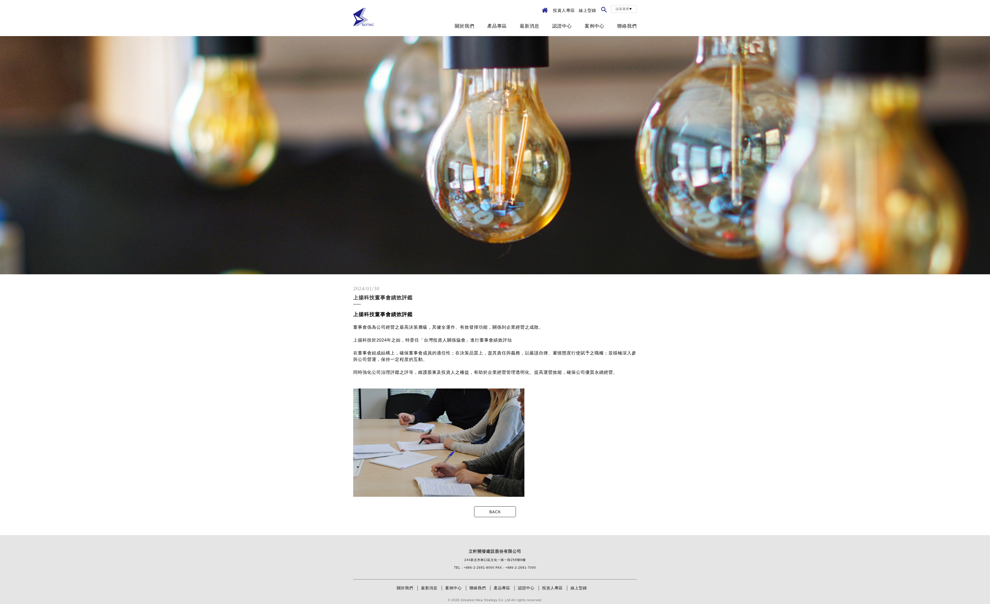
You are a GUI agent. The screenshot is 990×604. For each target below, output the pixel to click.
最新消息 (529, 26)
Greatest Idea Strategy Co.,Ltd (485, 600)
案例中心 (594, 26)
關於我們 (464, 26)
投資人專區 (564, 10)
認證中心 (562, 26)
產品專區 (497, 26)
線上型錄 (587, 10)
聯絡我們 (627, 26)
